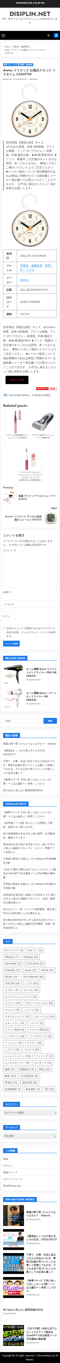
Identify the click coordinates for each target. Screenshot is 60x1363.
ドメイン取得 (14, 1030)
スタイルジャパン (17, 1016)
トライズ (36, 1023)
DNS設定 (12, 970)
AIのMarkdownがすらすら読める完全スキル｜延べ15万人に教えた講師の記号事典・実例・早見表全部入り (29, 923)
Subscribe (56, 35)
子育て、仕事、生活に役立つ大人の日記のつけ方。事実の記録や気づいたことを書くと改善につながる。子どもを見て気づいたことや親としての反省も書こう (41, 1263)
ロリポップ (42, 1063)
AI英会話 (30, 957)
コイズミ (13, 1003)
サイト (6, 616)
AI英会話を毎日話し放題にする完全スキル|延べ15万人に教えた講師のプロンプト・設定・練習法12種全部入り (29, 898)
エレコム (30, 990)
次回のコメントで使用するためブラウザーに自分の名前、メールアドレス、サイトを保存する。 (31, 632)
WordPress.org (12, 1185)
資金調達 (33, 1089)
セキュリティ (14, 1023)
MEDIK (47, 970)
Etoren (30, 970)
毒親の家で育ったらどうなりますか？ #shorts (29, 743)
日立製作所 (29, 1076)
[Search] (49, 35)
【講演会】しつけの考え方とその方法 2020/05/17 (41, 1237)
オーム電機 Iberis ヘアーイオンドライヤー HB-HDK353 (41, 696)
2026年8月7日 (33, 1343)
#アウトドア (14, 950)
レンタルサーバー (17, 1063)
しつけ (31, 983)
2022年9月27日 (34, 680)
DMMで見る (17, 380)
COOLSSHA (35, 963)
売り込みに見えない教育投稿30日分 (23, 790)
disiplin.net (30, 13)
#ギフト (35, 950)
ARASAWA (13, 963)
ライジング (44, 1056)
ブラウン (34, 1043)
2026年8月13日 (34, 1295)
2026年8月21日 (34, 1243)
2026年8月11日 (10, 1314)
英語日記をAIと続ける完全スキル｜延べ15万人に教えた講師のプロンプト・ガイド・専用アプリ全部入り (29, 848)
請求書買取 (13, 1089)
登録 (5, 1159)
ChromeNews (44, 1355)
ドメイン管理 (39, 1030)
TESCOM (12, 983)
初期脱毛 (26, 1069)
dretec (24, 280)
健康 (9, 1069)
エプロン (11, 990)
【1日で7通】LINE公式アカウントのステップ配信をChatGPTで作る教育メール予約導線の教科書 (29, 873)
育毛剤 (11, 1082)
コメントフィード (13, 1179)
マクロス (31, 1049)
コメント (9, 550)
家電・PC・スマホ (10, 64)
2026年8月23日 (34, 1219)
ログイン (8, 1165)
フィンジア (13, 1043)
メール (8, 604)
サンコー (12, 1010)
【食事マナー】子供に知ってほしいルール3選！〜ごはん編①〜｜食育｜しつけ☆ (41, 1286)
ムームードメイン (18, 1056)
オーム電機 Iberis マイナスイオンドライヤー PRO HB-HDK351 (41, 672)
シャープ (31, 1010)
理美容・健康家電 (26, 64)
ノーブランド (15, 1036)
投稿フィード (10, 1172)
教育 (10, 1076)
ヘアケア (12, 1049)
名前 (7, 592)
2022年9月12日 (21, 79)
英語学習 (29, 1082)
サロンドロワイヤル (39, 1003)
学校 (44, 1069)
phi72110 (8, 79)
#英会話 (11, 957)
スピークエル (44, 1016)
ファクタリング (41, 1036)
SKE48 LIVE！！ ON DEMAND (24, 977)
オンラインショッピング (21, 996)
